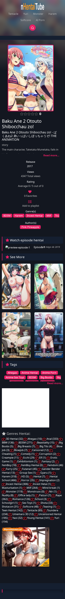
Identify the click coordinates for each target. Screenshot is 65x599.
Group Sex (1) (27, 472)
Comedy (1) (27, 454)
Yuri (25, 14)
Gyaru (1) (46, 472)
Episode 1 (39, 247)
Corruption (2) (47, 454)
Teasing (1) (49, 506)
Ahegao (12, 372)
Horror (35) (28, 480)
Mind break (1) (51, 487)
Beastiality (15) (45, 442)
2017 (30, 166)
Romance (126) (21, 499)
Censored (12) (40, 450)
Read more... (51, 155)
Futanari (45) (29, 469)
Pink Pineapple (30, 227)
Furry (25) (11, 469)
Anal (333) (52, 439)
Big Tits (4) (46, 446)
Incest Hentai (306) (17, 484)
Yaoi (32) (17, 518)
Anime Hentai (30, 372)
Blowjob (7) (20, 450)
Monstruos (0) (36, 491)
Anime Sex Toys (15, 377)
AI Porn (40, 20)
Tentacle (13, 14)
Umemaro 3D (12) (23, 514)
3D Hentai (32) (14, 439)
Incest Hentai (35, 215)
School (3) (40, 499)
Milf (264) (32, 487)
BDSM (7, 215)
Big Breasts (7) (26, 446)
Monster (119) (14, 491)
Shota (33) (46, 503)
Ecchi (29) (29, 457)
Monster (38, 14)
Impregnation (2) (49, 480)
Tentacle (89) (35, 510)
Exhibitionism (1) (27, 461)
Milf (49, 215)
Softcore (26, 20)
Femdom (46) (55, 465)
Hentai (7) (39, 476)
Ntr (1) (52, 491)
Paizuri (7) (45, 495)
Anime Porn (49, 372)
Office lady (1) (26, 495)
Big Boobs (47, 377)
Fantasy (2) (48, 461)
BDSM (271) (25, 442)
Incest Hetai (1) (41, 484)
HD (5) (25, 476)
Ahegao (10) (34, 439)
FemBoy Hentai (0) (32, 465)
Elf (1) (42, 457)
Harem (52, 14)
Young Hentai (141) (38, 518)
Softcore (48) (30, 506)
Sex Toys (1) (29, 503)
